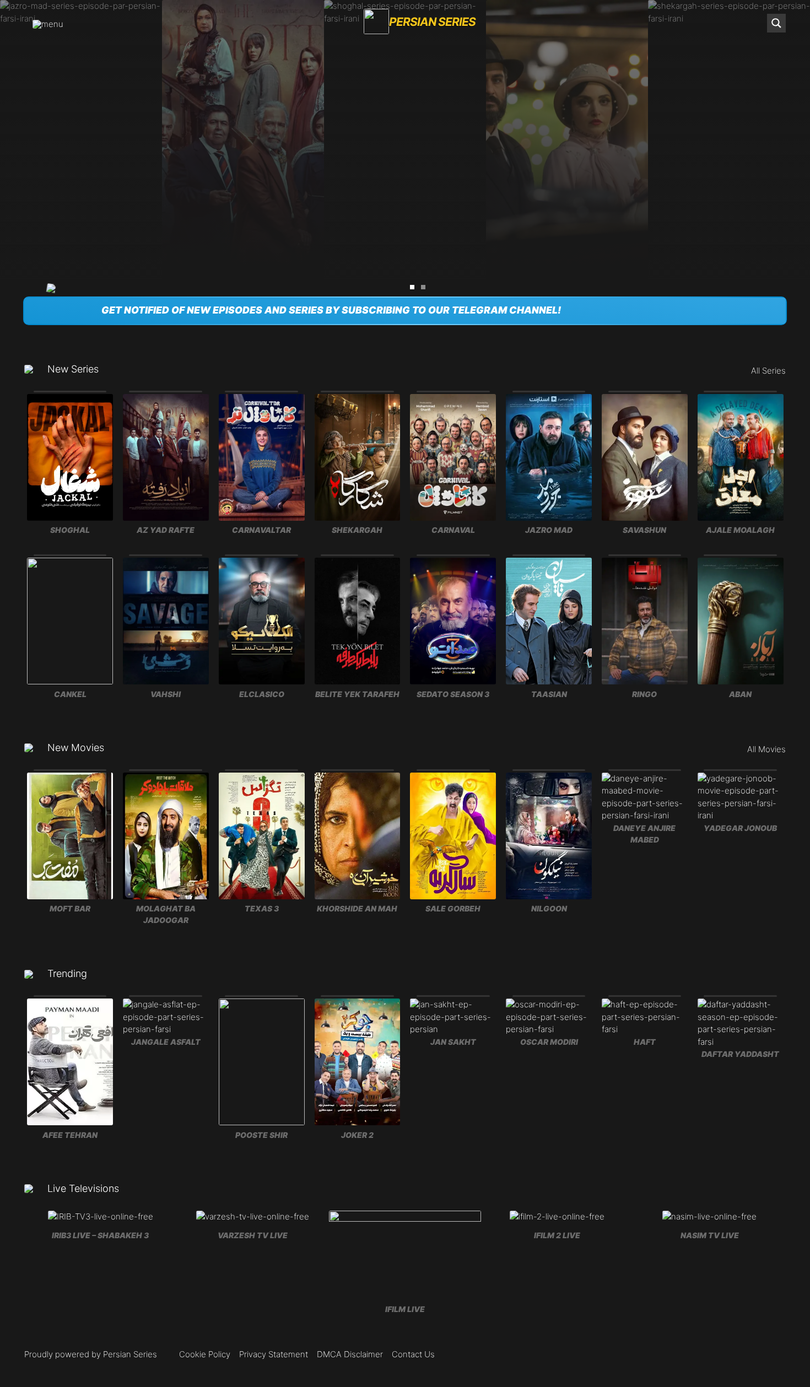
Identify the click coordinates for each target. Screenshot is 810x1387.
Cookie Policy (204, 1354)
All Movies (766, 749)
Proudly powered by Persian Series (90, 1354)
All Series (768, 370)
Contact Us (413, 1354)
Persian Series (432, 22)
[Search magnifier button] (776, 23)
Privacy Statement (273, 1354)
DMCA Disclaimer (350, 1354)
